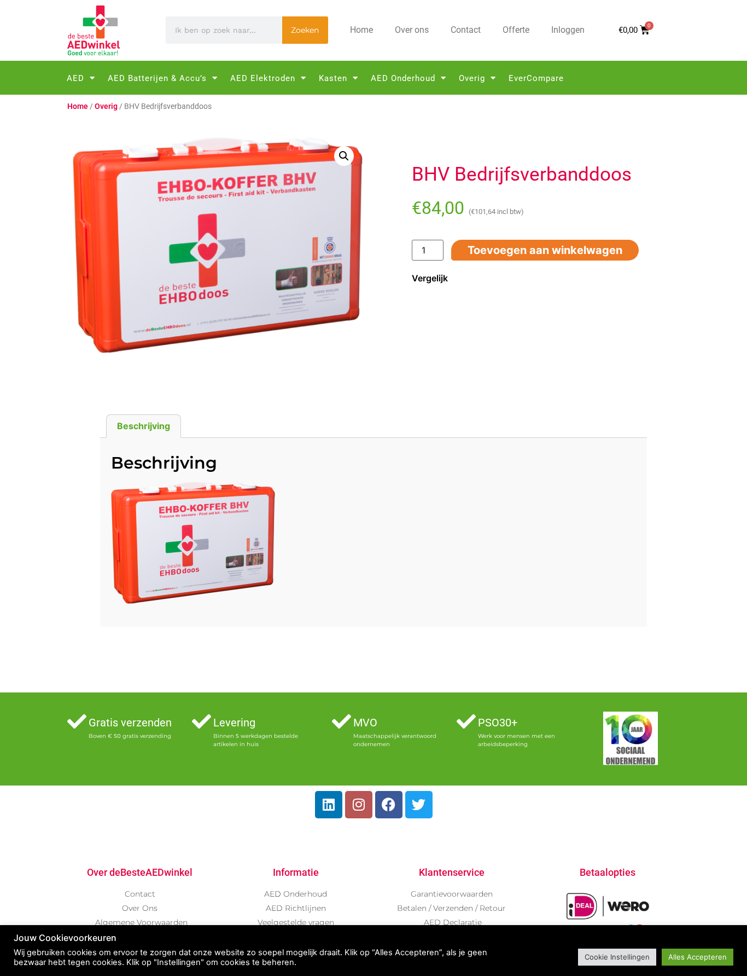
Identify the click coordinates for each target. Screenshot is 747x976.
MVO (365, 722)
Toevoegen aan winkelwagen (545, 250)
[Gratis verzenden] (76, 721)
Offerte (516, 30)
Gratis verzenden (130, 722)
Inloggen (568, 30)
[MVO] (341, 721)
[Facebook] (388, 804)
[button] (344, 156)
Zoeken (305, 30)
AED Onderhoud (403, 78)
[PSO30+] (466, 721)
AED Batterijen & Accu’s (157, 78)
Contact (466, 30)
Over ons (412, 30)
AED (75, 78)
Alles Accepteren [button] (697, 956)
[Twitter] (419, 804)
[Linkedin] (328, 804)
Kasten (333, 78)
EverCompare (536, 78)
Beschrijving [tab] (143, 425)
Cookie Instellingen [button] (617, 956)
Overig (472, 78)
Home (361, 30)
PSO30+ (497, 722)
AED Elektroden (262, 78)
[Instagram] (358, 804)
